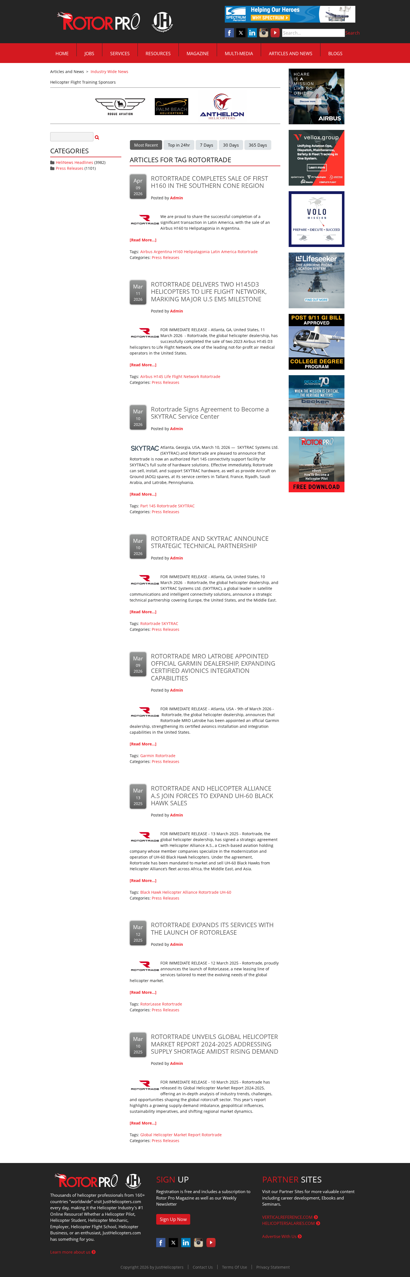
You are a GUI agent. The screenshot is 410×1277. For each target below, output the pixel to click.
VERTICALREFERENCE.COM (288, 1217)
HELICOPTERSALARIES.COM (289, 1223)
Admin (176, 197)
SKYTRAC (186, 505)
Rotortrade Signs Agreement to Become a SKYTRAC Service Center (210, 412)
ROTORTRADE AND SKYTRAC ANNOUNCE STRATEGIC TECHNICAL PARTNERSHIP (210, 542)
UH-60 (225, 892)
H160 (178, 251)
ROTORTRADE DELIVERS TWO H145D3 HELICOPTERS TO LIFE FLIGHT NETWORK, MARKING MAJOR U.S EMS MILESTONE (209, 291)
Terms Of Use (234, 1267)
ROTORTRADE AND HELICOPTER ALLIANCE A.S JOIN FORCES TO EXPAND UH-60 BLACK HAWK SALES (212, 795)
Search (352, 33)
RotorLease (150, 1004)
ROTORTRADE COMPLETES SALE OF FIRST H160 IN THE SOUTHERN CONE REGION (209, 182)
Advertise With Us (280, 1236)
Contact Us (203, 1267)
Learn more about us (70, 1252)
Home (62, 53)
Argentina (163, 251)
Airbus (146, 251)
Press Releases (69, 168)
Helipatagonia (197, 251)
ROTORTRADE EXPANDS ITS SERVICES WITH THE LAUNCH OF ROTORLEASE (212, 928)
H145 (158, 376)
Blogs (335, 53)
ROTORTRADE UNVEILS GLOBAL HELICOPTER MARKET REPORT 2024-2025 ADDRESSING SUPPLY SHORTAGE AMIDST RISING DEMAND (214, 1043)
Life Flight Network (181, 376)
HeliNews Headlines (74, 162)
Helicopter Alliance (179, 892)
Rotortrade (248, 251)
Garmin (147, 755)
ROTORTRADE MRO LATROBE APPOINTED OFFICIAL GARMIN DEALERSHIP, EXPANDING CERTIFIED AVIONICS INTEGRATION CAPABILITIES (213, 667)
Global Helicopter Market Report (170, 1134)
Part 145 (148, 505)
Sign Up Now (173, 1219)
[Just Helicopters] (113, 21)
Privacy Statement (273, 1267)
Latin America (224, 251)
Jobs (89, 53)
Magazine (198, 53)
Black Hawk (150, 892)
